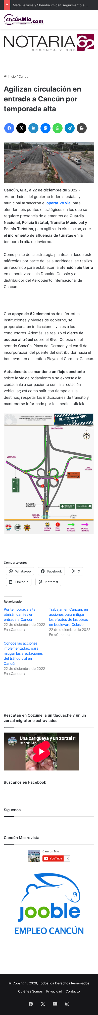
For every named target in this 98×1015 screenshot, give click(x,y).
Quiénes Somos (30, 991)
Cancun (24, 76)
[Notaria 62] (49, 42)
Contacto (73, 991)
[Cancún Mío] (24, 19)
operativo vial (59, 203)
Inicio (11, 76)
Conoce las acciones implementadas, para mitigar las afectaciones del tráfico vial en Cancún (23, 653)
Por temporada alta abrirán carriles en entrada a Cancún (19, 614)
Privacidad (54, 991)
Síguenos (12, 809)
